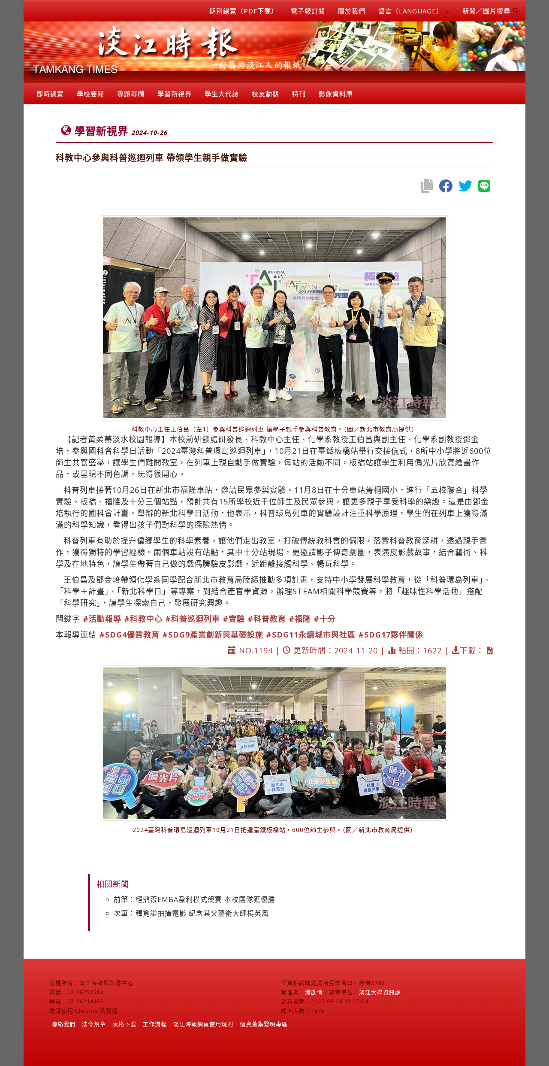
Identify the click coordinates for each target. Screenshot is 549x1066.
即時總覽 (50, 93)
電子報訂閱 (308, 10)
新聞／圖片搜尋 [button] (487, 10)
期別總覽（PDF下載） (243, 10)
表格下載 (124, 1024)
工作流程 (155, 1024)
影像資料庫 (336, 93)
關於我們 (351, 10)
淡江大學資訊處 (380, 992)
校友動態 (265, 93)
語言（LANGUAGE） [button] (411, 10)
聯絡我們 (63, 1024)
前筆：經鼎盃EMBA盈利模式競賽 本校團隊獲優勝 (194, 899)
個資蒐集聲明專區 (264, 1024)
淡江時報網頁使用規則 (203, 1024)
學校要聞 (90, 93)
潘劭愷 (314, 992)
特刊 (299, 93)
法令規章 (94, 1024)
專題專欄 (131, 93)
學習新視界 (174, 93)
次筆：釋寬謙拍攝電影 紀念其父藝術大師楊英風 (191, 913)
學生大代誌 (222, 93)
